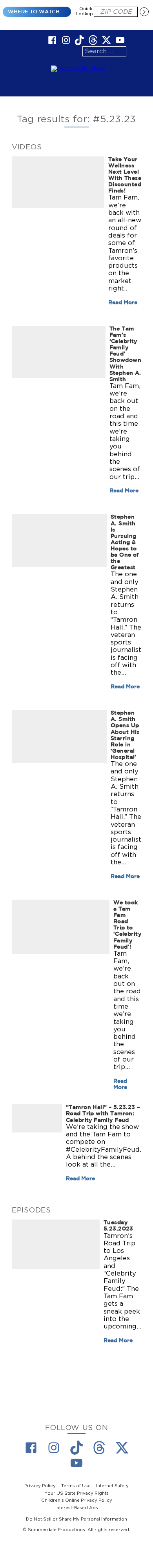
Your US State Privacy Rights (77, 1493)
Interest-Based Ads (76, 1508)
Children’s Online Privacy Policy (76, 1500)
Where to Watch (34, 11)
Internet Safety (112, 1486)
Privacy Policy (40, 1486)
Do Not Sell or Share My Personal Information (76, 1519)
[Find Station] (144, 11)
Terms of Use (76, 1486)
